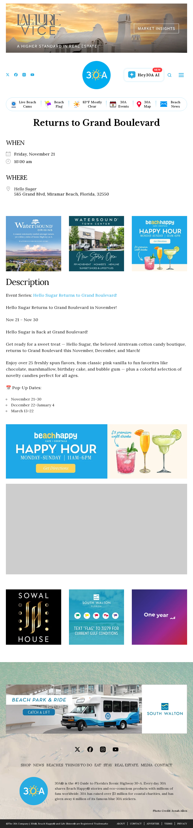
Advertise (153, 823)
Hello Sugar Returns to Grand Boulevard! (75, 295)
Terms (168, 823)
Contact (163, 765)
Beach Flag (59, 104)
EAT (97, 765)
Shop (26, 765)
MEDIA (146, 765)
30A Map (147, 104)
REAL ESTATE (126, 765)
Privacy (182, 823)
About (121, 823)
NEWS (38, 765)
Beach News (175, 104)
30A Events (123, 104)
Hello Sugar (25, 189)
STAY (108, 765)
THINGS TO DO (78, 765)
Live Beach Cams (27, 104)
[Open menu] (181, 75)
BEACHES (54, 765)
